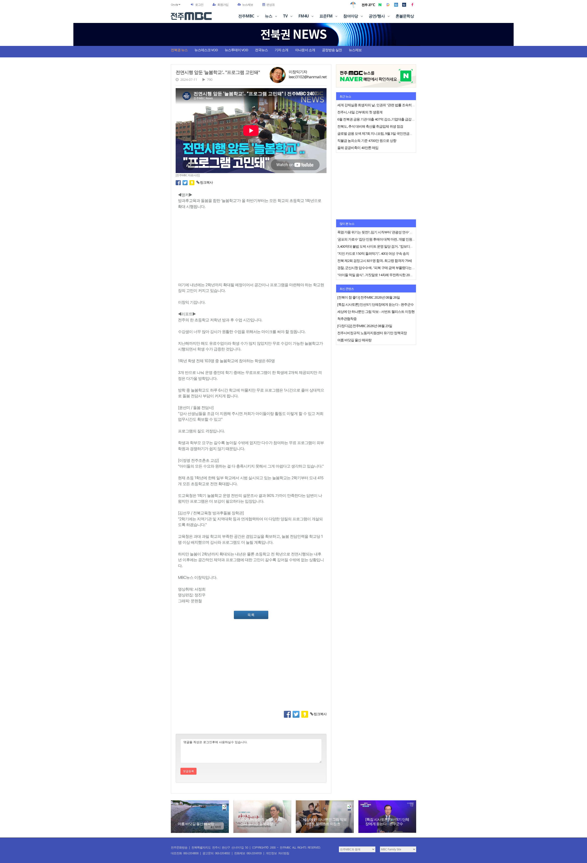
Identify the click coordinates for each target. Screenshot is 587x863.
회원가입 (222, 5)
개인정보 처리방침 (277, 853)
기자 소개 (281, 50)
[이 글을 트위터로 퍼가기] (186, 182)
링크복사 (206, 182)
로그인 (199, 5)
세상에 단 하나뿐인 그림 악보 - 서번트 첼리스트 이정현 (325, 821)
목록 (251, 614)
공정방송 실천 (332, 50)
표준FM (326, 16)
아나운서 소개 (305, 50)
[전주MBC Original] (396, 4)
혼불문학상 (405, 16)
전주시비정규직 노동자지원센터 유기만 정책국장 (261, 821)
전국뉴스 (261, 50)
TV (285, 16)
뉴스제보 (247, 5)
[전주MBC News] (404, 4)
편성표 (270, 5)
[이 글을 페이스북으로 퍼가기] (179, 182)
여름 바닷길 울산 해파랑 (196, 823)
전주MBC (246, 16)
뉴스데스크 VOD (206, 50)
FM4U (303, 16)
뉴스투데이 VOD (236, 50)
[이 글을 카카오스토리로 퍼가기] (192, 182)
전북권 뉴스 (179, 50)
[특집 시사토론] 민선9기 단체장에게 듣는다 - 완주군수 (387, 821)
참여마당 (351, 16)
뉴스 (269, 16)
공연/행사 (377, 16)
